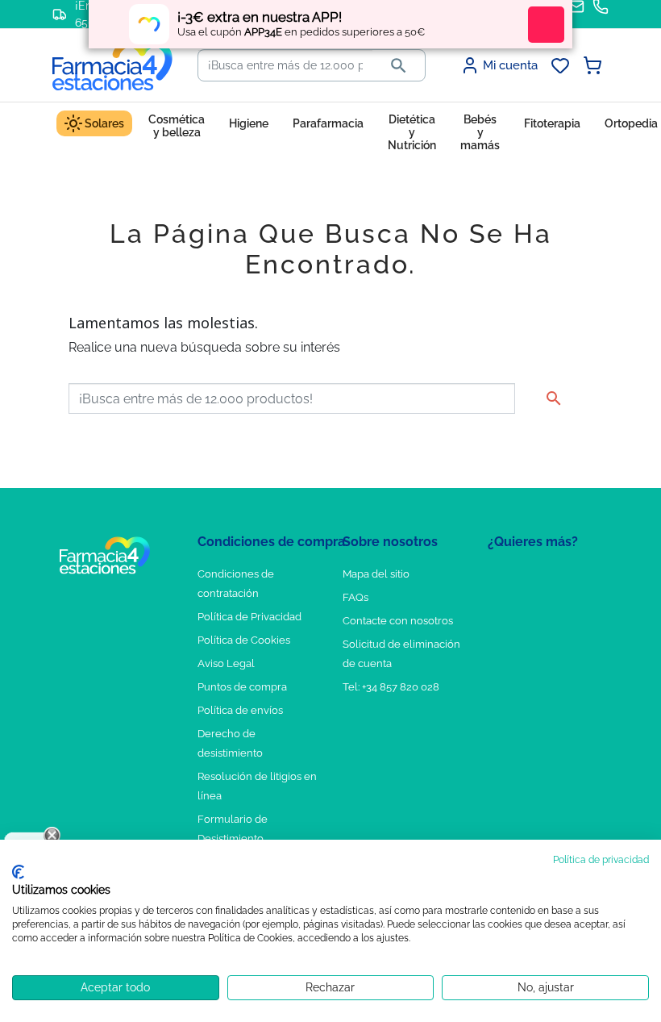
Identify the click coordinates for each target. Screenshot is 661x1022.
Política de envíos (240, 710)
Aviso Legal (226, 663)
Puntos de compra (242, 687)
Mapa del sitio (376, 574)
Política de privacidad (601, 860)
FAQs (355, 597)
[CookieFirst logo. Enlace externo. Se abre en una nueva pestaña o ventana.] (18, 872)
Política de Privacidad (249, 617)
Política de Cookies (243, 640)
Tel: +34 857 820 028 (391, 687)
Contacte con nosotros (398, 621)
